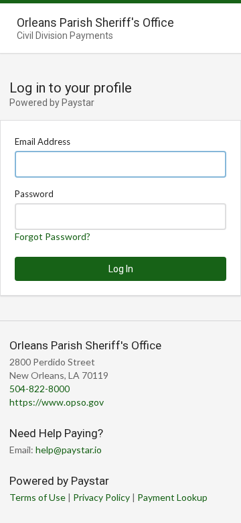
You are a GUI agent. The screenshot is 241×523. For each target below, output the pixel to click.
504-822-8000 (39, 388)
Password (34, 193)
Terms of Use (37, 497)
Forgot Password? (52, 236)
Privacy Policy (101, 497)
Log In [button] (120, 269)
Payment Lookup (172, 497)
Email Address (42, 141)
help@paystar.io (68, 449)
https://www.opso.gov (56, 402)
